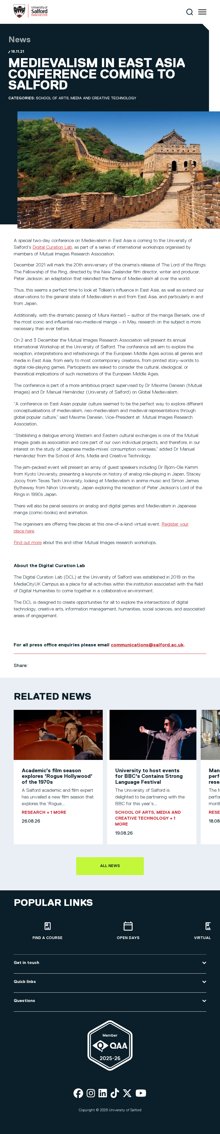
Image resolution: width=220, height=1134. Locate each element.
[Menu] (202, 12)
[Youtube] (140, 1093)
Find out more (28, 542)
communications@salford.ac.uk (147, 645)
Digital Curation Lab (52, 247)
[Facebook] (78, 1093)
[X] (127, 1093)
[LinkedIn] (102, 1093)
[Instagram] (91, 1093)
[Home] (30, 17)
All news (110, 866)
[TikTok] (115, 1093)
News (19, 40)
